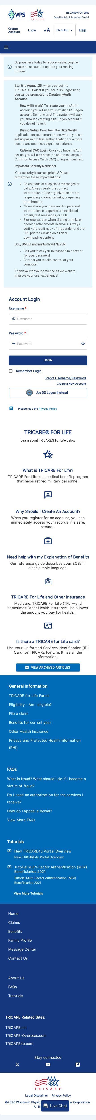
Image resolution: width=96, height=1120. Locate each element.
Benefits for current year (30, 722)
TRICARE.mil (16, 1027)
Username (17, 308)
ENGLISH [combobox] (63, 30)
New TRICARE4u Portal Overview (42, 851)
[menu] (6, 47)
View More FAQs (21, 820)
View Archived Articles (50, 667)
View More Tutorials (28, 893)
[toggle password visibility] (83, 343)
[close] (89, 67)
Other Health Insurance (28, 731)
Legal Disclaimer (36, 1095)
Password (17, 333)
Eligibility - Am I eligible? (30, 704)
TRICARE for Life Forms (29, 695)
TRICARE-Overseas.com (25, 1035)
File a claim (18, 713)
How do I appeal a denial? (29, 811)
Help (82, 30)
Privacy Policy (48, 408)
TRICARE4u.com (19, 1043)
